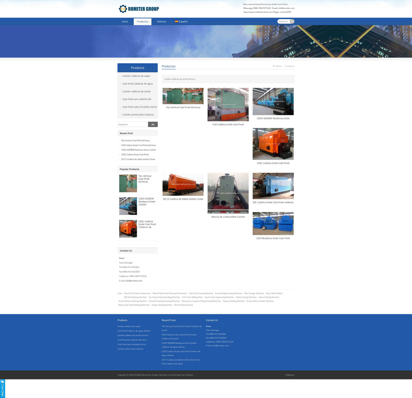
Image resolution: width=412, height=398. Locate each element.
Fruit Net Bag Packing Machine (228, 293)
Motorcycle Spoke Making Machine (134, 304)
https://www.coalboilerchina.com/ (258, 12)
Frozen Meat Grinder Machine (260, 301)
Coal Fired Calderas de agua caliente (135, 85)
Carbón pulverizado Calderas (138, 114)
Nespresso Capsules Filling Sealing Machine (201, 301)
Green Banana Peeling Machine (132, 301)
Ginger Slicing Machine (162, 304)
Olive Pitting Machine (183, 304)
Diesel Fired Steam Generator (137, 293)
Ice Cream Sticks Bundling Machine (164, 297)
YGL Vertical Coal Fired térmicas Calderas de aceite (145, 181)
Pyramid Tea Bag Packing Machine (164, 301)
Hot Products (187, 375)
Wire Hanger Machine (254, 293)
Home (278, 66)
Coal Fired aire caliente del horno (134, 100)
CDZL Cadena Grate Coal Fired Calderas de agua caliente (147, 226)
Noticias (161, 21)
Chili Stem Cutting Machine (201, 293)
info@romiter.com (286, 8)
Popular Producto (129, 169)
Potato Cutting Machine (246, 297)
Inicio (125, 21)
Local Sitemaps (175, 375)
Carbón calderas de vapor (136, 75)
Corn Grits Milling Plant (192, 297)
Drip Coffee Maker (274, 293)
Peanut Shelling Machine (234, 301)
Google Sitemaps (159, 375)
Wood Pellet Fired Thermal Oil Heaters (170, 293)
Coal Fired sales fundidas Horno (139, 106)
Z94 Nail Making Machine (135, 297)
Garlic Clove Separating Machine (219, 297)
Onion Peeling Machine (269, 297)
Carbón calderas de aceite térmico (134, 92)
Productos (142, 21)
